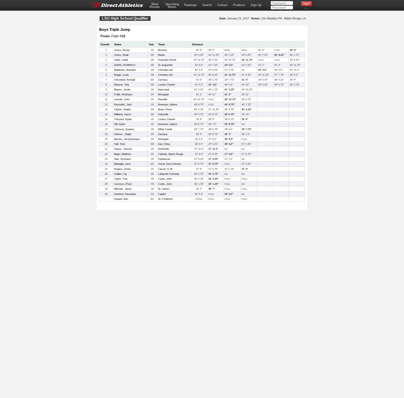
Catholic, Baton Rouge (170, 154)
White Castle (165, 129)
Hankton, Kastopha (125, 194)
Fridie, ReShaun (123, 94)
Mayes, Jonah (122, 89)
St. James (164, 188)
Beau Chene (165, 109)
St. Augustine (165, 65)
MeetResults (155, 5)
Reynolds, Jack (123, 104)
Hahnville (163, 114)
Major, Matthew (122, 154)
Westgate (163, 94)
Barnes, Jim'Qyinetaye (127, 139)
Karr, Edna (164, 144)
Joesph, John (122, 99)
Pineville (162, 99)
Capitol (162, 194)
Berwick (162, 50)
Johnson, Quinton (124, 129)
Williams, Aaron (122, 114)
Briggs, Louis (121, 74)
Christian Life (165, 69)
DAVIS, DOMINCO (124, 65)
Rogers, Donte (122, 169)
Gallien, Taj (120, 173)
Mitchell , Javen (123, 188)
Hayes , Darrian (123, 148)
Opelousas (164, 159)
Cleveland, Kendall (124, 79)
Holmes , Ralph (122, 134)
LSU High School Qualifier (125, 18)
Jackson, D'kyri (123, 184)
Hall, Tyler (119, 144)
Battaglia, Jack (122, 163)
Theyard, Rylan (123, 119)
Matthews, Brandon (125, 69)
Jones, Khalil (121, 55)
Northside (163, 148)
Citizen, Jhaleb (122, 109)
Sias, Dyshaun (122, 159)
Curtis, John (165, 178)
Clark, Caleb (121, 59)
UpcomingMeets (172, 5)
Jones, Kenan (122, 50)
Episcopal (163, 89)
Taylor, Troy (121, 178)
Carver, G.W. (165, 169)
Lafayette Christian (168, 173)
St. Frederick (165, 198)
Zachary (163, 79)
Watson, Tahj (121, 84)
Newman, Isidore (167, 104)
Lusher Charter (166, 84)
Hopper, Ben (121, 198)
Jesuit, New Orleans (169, 163)
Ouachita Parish (167, 59)
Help (306, 8)
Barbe (161, 55)
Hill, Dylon (119, 124)
